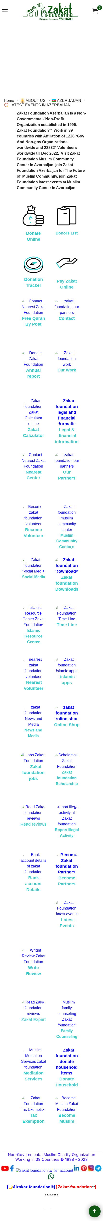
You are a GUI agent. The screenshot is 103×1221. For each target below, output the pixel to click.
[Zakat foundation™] (94, 11)
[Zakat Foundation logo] (50, 11)
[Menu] (5, 11)
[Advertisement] (51, 57)
